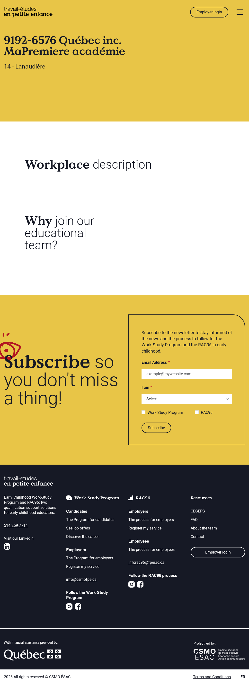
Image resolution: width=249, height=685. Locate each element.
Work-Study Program (165, 412)
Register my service (82, 566)
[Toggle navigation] (240, 12)
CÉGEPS (198, 511)
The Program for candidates (90, 519)
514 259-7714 (16, 525)
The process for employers (151, 519)
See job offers (78, 528)
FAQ (194, 519)
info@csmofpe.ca (81, 579)
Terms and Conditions (212, 677)
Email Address (154, 362)
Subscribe (156, 427)
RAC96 (207, 412)
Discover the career (82, 536)
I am (145, 387)
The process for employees (151, 549)
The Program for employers (89, 558)
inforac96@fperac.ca (146, 562)
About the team (204, 528)
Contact (197, 536)
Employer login (209, 12)
